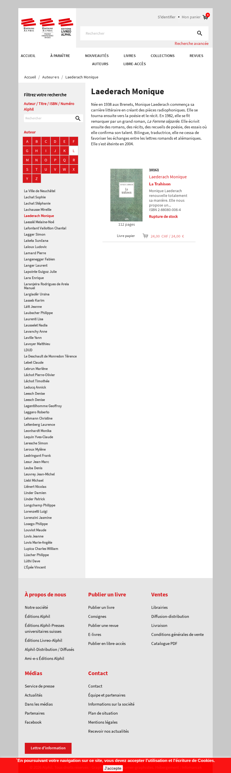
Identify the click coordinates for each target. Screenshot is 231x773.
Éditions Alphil (37, 616)
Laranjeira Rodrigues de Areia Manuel (46, 286)
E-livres (94, 634)
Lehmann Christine (38, 418)
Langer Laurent (35, 265)
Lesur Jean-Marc (36, 461)
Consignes (97, 616)
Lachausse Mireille (37, 209)
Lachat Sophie (35, 197)
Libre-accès (134, 63)
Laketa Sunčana (36, 240)
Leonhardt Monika (38, 430)
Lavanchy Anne (35, 331)
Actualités (33, 695)
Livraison (159, 625)
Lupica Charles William (41, 548)
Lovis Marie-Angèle (38, 542)
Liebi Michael (33, 480)
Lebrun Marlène (36, 368)
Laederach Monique (39, 215)
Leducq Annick (35, 387)
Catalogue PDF (164, 643)
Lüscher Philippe (36, 554)
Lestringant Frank (37, 455)
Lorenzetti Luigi (35, 511)
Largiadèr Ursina (37, 294)
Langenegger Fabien (39, 259)
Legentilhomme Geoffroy (43, 405)
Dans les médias (39, 704)
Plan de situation (103, 713)
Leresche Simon (36, 443)
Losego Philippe (36, 523)
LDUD (28, 350)
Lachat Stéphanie (37, 203)
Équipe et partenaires (106, 695)
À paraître (60, 55)
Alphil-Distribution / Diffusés (49, 649)
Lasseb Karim (34, 300)
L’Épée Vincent (35, 567)
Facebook (33, 722)
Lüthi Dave (32, 561)
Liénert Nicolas (35, 486)
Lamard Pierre (35, 253)
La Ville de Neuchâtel (39, 190)
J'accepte (113, 768)
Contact (95, 686)
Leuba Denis (33, 467)
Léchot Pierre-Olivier (39, 374)
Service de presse (39, 686)
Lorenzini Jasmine (38, 517)
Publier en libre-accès (107, 643)
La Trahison (160, 183)
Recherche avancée (191, 43)
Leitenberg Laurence (39, 424)
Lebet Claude (33, 362)
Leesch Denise (34, 393)
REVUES (196, 55)
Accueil (28, 55)
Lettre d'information (48, 747)
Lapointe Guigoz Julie (40, 271)
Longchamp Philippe (39, 505)
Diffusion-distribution (170, 616)
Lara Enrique (34, 277)
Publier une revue (103, 625)
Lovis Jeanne (33, 536)
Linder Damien (35, 492)
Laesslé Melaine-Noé (39, 221)
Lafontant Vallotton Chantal (45, 228)
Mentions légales (102, 722)
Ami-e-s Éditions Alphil (44, 658)
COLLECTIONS (163, 55)
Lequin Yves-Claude (38, 436)
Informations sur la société (111, 704)
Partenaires (35, 713)
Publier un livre (101, 607)
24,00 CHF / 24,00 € (164, 236)
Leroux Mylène (35, 449)
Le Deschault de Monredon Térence (50, 356)
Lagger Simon (34, 234)
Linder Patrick (34, 499)
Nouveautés (97, 55)
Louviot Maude (35, 530)
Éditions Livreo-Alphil (43, 640)
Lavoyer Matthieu (37, 343)
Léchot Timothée (36, 381)
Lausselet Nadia (36, 325)
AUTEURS (100, 63)
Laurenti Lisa (33, 319)
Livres (130, 55)
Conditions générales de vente (177, 634)
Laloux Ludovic (35, 246)
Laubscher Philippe (38, 312)
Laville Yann (33, 337)
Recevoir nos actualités (108, 731)
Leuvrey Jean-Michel (39, 474)
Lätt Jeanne (33, 306)
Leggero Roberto (36, 412)
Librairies (159, 607)
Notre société (36, 607)
